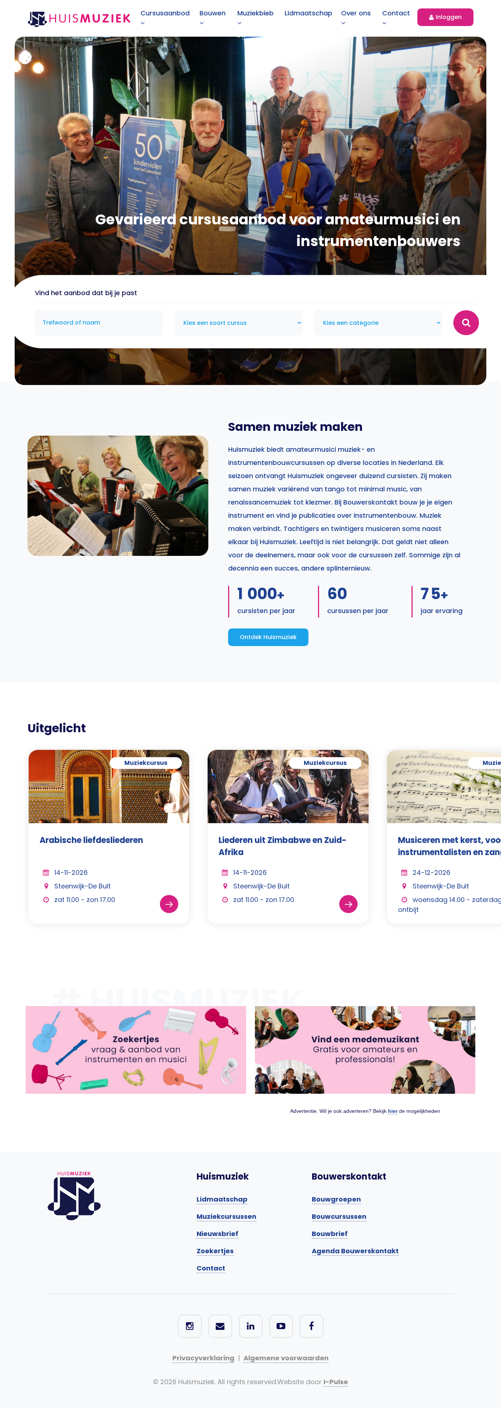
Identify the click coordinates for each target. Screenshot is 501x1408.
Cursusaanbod (165, 13)
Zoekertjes (215, 1250)
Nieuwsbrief (217, 1233)
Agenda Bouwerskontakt (355, 1250)
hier (393, 1111)
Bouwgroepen (336, 1199)
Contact (396, 13)
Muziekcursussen (226, 1216)
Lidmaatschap (308, 13)
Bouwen (213, 13)
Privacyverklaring (203, 1358)
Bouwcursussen (339, 1216)
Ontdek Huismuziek (268, 637)
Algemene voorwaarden (286, 1358)
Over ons (356, 13)
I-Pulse (335, 1381)
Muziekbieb (255, 13)
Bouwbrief (330, 1233)
